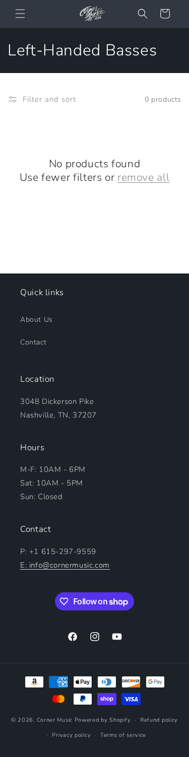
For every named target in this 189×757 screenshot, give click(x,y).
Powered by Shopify (103, 720)
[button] (20, 14)
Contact (33, 342)
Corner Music (55, 720)
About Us (36, 319)
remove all (143, 177)
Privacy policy (71, 735)
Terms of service (123, 735)
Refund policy (159, 720)
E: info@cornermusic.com (65, 565)
